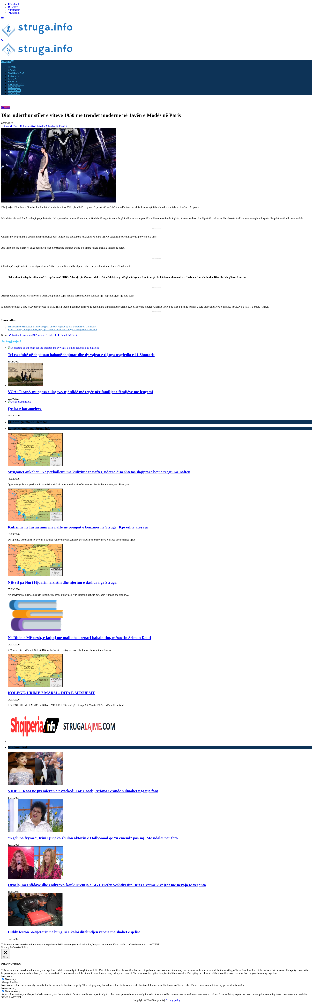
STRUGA (13, 75)
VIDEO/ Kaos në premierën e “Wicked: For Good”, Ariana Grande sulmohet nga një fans (83, 791)
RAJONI (12, 78)
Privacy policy (172, 1000)
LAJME (12, 69)
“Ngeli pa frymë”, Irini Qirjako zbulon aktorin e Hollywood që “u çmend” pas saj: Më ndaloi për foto (93, 838)
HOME (12, 66)
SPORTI (12, 81)
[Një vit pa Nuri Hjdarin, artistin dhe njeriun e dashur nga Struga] (35, 575)
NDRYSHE (14, 93)
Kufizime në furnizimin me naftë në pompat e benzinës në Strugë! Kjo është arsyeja (78, 527)
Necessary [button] (6, 976)
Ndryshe (5, 107)
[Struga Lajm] (37, 37)
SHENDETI (14, 90)
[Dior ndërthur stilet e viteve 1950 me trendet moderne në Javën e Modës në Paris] (58, 201)
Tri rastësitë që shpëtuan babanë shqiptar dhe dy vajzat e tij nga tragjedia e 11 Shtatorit (52, 326)
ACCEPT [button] (154, 944)
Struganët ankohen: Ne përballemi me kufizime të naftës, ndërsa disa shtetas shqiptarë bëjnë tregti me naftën (99, 472)
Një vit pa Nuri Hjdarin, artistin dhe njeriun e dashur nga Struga (62, 582)
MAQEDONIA (16, 72)
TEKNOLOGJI (16, 84)
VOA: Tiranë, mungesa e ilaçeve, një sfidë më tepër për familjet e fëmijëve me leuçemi (52, 329)
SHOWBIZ (14, 87)
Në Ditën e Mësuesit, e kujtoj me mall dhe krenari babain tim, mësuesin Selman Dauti (79, 637)
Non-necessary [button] (9, 988)
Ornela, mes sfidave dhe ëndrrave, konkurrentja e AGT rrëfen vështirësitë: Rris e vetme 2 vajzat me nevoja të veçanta (107, 885)
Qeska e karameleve (25, 408)
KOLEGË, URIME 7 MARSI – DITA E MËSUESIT (51, 693)
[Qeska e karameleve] (19, 401)
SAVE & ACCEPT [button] (11, 997)
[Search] (2, 39)
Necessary (10, 979)
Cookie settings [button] (137, 944)
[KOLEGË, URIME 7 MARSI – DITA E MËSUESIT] (35, 686)
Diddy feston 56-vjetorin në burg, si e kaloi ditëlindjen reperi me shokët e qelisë (74, 932)
